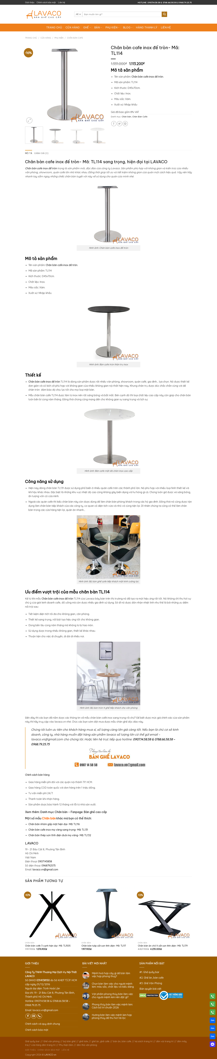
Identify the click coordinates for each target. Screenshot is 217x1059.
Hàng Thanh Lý (146, 27)
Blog (126, 27)
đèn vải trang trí (164, 1041)
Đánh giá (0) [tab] (41, 153)
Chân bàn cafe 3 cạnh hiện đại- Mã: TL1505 (48, 945)
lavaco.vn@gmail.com (45, 869)
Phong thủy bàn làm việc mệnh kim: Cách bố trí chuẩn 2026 (112, 1006)
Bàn (97, 27)
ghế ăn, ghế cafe (100, 1041)
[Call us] (39, 1016)
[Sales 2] (212, 1028)
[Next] (100, 84)
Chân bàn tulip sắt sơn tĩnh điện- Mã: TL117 (103, 945)
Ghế (86, 27)
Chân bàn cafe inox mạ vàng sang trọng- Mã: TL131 (58, 829)
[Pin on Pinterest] (125, 123)
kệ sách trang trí (144, 1041)
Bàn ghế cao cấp (95, 812)
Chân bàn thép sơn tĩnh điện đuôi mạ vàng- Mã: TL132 (59, 835)
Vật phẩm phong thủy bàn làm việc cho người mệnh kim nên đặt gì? (112, 996)
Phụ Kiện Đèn (66, 1045)
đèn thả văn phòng (87, 1045)
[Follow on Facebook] (28, 1016)
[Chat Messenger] (212, 1044)
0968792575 (48, 865)
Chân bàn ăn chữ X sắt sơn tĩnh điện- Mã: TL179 (163, 945)
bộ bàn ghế (69, 1041)
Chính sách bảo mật (46, 2)
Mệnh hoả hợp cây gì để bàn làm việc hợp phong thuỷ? (111, 975)
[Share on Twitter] (119, 123)
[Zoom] (29, 120)
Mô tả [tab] (28, 153)
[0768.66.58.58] (212, 1004)
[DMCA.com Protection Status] (149, 995)
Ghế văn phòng (51, 1041)
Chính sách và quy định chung (42, 1023)
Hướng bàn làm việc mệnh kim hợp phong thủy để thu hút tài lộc (112, 1016)
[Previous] (31, 84)
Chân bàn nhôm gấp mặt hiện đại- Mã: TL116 (54, 824)
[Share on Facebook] (113, 123)
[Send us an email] (33, 1016)
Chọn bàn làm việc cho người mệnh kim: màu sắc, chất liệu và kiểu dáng (113, 985)
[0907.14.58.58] (212, 996)
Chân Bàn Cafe (75, 37)
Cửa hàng (72, 27)
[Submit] (164, 14)
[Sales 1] (212, 1020)
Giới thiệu (29, 2)
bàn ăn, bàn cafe (122, 1041)
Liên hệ (61, 2)
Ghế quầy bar (32, 1041)
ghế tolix (83, 1041)
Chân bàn (126, 116)
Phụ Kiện (111, 27)
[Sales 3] (212, 1036)
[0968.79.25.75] (212, 1012)
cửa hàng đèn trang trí (43, 1045)
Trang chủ (54, 27)
